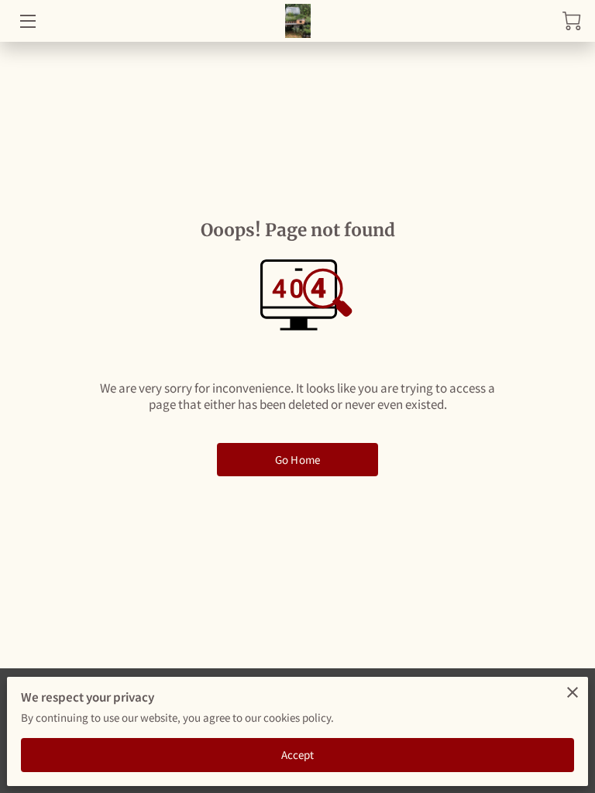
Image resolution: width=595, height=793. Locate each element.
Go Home (297, 459)
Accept (298, 754)
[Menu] (27, 21)
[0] (571, 21)
